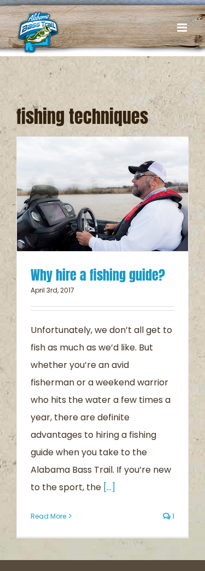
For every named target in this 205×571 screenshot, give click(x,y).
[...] (109, 487)
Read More (48, 516)
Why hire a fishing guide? (98, 275)
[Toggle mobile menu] (183, 27)
